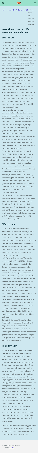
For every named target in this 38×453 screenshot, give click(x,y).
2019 (26, 10)
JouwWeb (11, 447)
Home (4, 10)
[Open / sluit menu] (35, 3)
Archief (11, 10)
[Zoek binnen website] (3, 3)
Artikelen (19, 10)
